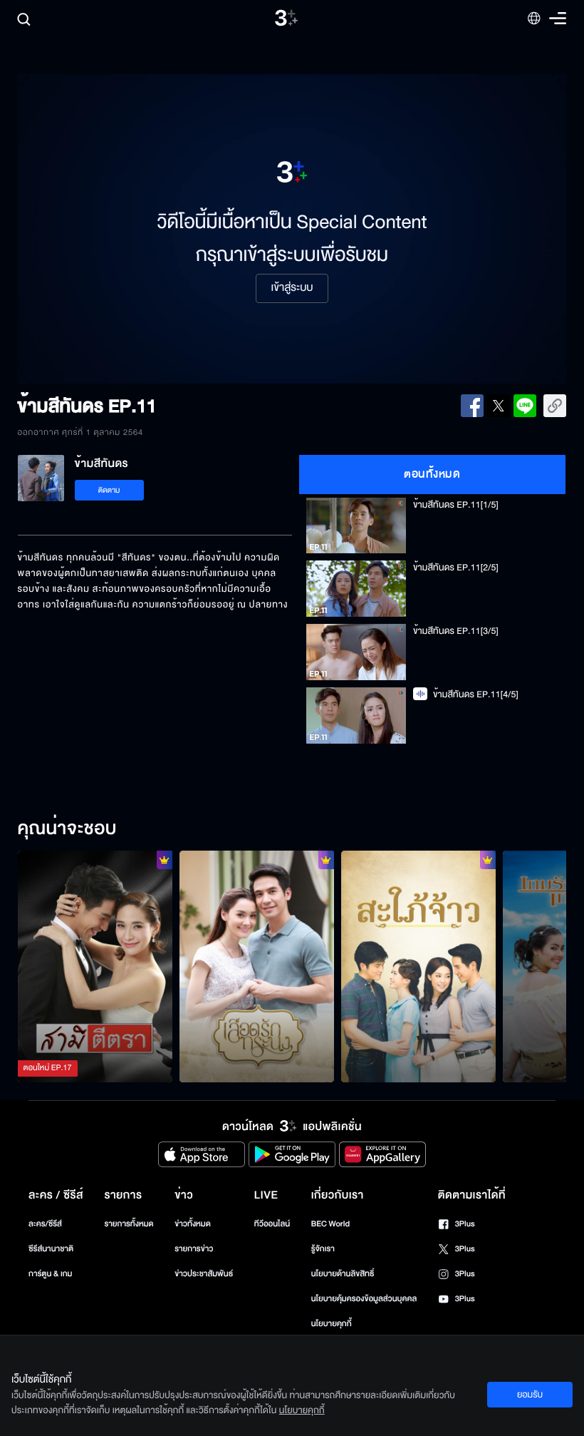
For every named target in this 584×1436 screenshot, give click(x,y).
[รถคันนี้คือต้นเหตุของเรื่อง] (418, 967)
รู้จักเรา (323, 1249)
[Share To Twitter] (498, 405)
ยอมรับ (530, 1395)
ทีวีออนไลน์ (272, 1224)
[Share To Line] (524, 405)
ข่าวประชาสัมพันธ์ (203, 1274)
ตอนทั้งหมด (432, 474)
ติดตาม (109, 490)
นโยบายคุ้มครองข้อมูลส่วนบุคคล (364, 1299)
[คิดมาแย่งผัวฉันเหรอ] (95, 967)
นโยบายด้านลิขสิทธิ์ (343, 1274)
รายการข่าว (193, 1249)
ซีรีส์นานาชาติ (50, 1249)
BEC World (330, 1224)
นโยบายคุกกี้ (331, 1323)
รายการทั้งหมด (128, 1224)
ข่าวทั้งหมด (192, 1224)
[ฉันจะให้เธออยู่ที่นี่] (256, 967)
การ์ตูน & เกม (50, 1274)
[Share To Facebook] (472, 405)
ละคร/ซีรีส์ (45, 1224)
